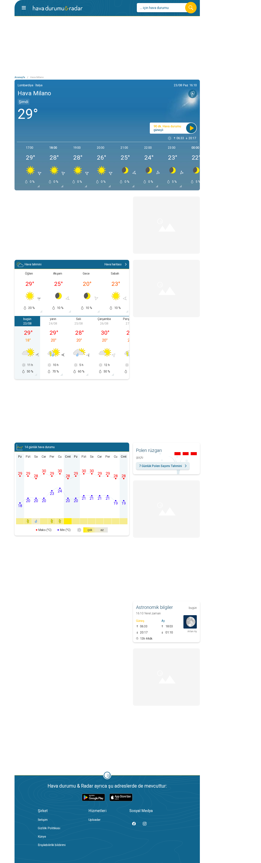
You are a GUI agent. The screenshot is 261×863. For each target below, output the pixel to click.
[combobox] (164, 7)
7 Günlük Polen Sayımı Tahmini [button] (160, 466)
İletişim (43, 820)
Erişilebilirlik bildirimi (52, 845)
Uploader (94, 820)
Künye (42, 836)
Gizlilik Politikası (49, 828)
